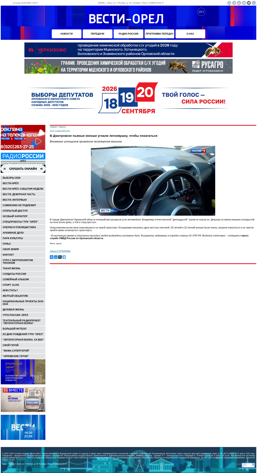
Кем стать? (10, 290)
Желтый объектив (15, 296)
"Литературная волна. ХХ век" (23, 339)
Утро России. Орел (15, 315)
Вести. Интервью (15, 200)
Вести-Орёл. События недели (23, 189)
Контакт (8, 255)
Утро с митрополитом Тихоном (18, 261)
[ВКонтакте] (51, 257)
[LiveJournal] (60, 257)
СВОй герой (11, 345)
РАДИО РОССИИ (128, 34)
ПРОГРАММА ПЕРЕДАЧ (159, 34)
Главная (53, 127)
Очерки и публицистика (19, 227)
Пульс (7, 244)
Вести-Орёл (11, 183)
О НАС (190, 34)
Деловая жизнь (13, 309)
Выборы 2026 (11, 178)
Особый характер (15, 216)
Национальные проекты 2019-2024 (23, 302)
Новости (62, 127)
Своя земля (11, 249)
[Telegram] (64, 257)
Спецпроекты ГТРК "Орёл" (20, 222)
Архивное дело (13, 233)
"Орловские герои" (16, 356)
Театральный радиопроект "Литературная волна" (22, 321)
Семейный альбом (16, 279)
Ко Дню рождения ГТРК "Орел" (23, 334)
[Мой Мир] (56, 257)
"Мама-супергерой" (16, 350)
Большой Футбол (14, 328)
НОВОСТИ (67, 34)
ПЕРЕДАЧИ (97, 34)
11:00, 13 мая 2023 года (60, 131)
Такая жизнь (11, 268)
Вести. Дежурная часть (19, 194)
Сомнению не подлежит (19, 205)
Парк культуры (13, 238)
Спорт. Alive (11, 285)
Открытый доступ (15, 211)
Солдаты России (14, 274)
